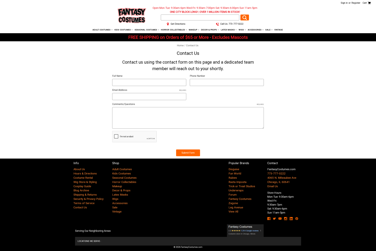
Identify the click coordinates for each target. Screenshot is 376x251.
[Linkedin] (291, 218)
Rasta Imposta (237, 182)
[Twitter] (274, 218)
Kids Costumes (123, 30)
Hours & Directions (85, 173)
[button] (245, 231)
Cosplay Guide (82, 186)
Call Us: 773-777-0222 (232, 23)
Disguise (234, 169)
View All (233, 211)
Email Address (149, 90)
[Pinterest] (296, 218)
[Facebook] (268, 218)
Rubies (233, 177)
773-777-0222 (276, 173)
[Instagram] (285, 218)
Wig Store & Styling (85, 182)
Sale (268, 30)
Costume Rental (83, 177)
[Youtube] (280, 218)
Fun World (235, 173)
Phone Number (197, 76)
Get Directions (177, 23)
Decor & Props (209, 30)
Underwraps (236, 190)
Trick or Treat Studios (242, 186)
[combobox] (200, 17)
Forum (233, 194)
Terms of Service (83, 203)
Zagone (233, 203)
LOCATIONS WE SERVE (89, 241)
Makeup (193, 30)
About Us (79, 169)
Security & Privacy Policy (88, 199)
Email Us (272, 186)
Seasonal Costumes (146, 30)
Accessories (255, 30)
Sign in (344, 2)
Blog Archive (81, 190)
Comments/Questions (188, 104)
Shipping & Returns (85, 194)
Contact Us (80, 207)
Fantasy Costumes (240, 199)
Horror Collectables (173, 30)
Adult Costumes (102, 30)
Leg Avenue (236, 207)
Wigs (242, 30)
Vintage (278, 30)
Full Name (117, 76)
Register (355, 2)
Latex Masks (228, 30)
